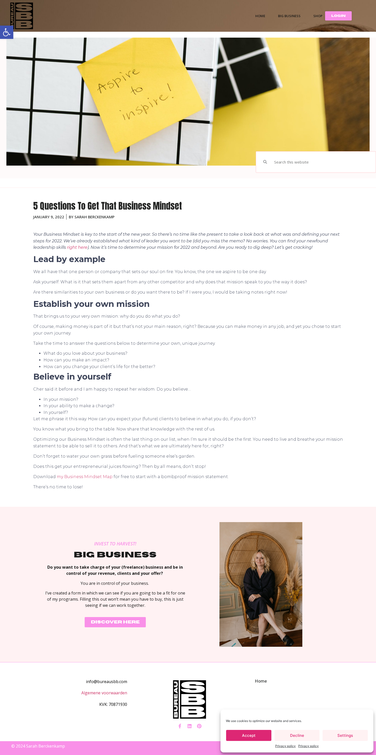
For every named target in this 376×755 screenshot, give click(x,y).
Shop (318, 16)
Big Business (289, 16)
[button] (6, 32)
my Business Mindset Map (85, 476)
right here (77, 247)
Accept (249, 735)
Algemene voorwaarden (104, 693)
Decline (297, 735)
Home (260, 16)
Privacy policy (285, 746)
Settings (345, 735)
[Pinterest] (199, 726)
